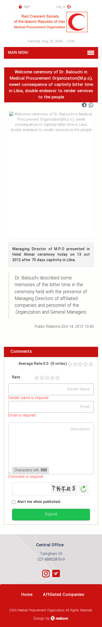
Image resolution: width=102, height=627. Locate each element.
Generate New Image (83, 489)
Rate (16, 377)
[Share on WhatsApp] (91, 105)
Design (39, 619)
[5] (57, 378)
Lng (59, 6)
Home (26, 594)
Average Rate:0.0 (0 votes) (43, 364)
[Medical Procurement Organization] (51, 22)
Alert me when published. (39, 502)
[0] (69, 364)
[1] (36, 378)
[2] (41, 378)
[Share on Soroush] (84, 105)
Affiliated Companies (63, 594)
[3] (47, 378)
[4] (52, 378)
